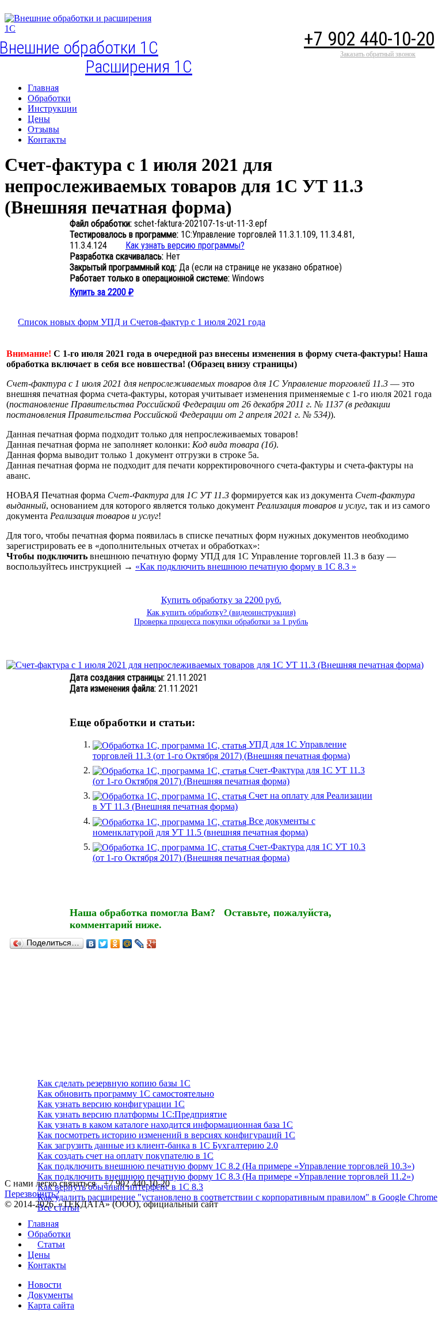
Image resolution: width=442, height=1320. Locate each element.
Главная (43, 1224)
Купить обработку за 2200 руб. (221, 600)
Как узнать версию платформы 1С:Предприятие (132, 1114)
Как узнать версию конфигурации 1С (111, 1104)
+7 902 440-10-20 (369, 39)
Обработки (49, 1234)
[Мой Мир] (127, 943)
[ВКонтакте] (91, 943)
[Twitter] (103, 943)
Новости (45, 1285)
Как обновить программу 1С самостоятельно (125, 1093)
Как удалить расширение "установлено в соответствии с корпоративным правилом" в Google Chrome (237, 1197)
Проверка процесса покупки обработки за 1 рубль (221, 621)
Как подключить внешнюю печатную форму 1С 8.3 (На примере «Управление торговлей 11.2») (225, 1176)
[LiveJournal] (140, 943)
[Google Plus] (152, 943)
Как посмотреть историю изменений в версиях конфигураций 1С (166, 1135)
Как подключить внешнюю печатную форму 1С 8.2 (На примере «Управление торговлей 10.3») (225, 1166)
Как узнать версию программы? (185, 245)
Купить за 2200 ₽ (102, 292)
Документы (50, 1295)
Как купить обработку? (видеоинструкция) (221, 612)
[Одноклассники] (115, 943)
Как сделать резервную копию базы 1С (113, 1083)
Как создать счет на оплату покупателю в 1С (125, 1156)
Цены (39, 1255)
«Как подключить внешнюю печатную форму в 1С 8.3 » (245, 566)
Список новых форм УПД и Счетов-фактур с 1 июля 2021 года (141, 322)
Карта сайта (51, 1305)
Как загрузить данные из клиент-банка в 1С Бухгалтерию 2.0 (157, 1145)
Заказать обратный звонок (378, 54)
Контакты (47, 1265)
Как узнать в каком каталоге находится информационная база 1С (165, 1125)
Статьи (51, 1244)
